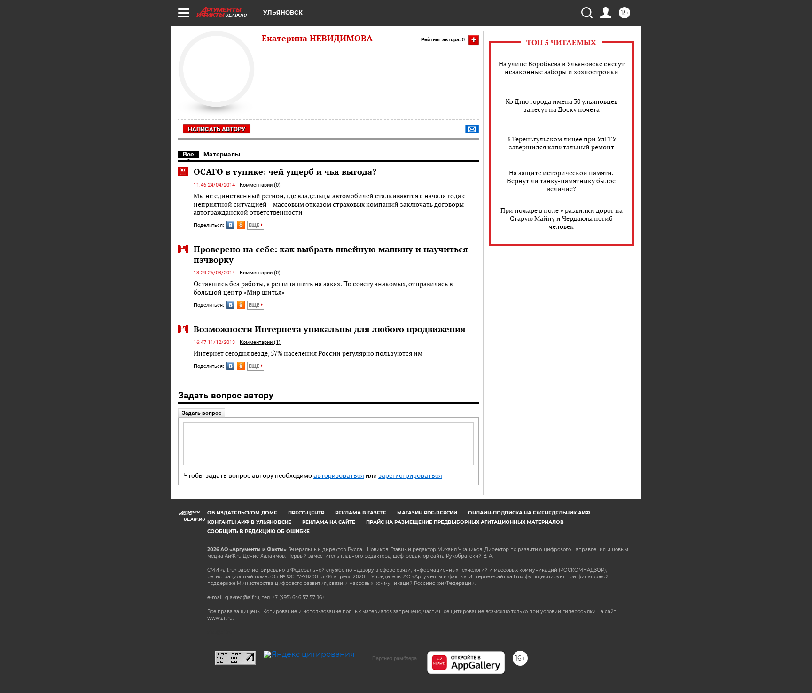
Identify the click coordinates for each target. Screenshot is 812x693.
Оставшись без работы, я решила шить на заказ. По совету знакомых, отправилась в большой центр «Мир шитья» (323, 288)
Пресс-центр (306, 513)
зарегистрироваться (410, 476)
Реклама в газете (360, 513)
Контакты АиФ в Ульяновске (249, 522)
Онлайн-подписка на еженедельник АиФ (529, 513)
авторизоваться (338, 476)
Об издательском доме (242, 513)
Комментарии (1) (260, 342)
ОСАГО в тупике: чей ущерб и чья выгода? (285, 171)
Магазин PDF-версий (427, 513)
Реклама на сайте (328, 522)
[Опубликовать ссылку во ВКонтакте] (230, 225)
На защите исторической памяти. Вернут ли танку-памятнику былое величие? (561, 181)
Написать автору (216, 128)
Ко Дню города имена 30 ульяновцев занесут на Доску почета (561, 105)
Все (188, 154)
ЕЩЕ (255, 225)
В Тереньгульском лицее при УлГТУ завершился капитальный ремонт (561, 143)
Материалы (222, 154)
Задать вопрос (201, 413)
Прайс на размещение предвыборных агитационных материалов (465, 522)
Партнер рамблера (394, 658)
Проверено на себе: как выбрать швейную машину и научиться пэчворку (331, 254)
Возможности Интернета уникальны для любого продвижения (330, 329)
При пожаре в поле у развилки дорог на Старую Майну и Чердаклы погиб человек (561, 218)
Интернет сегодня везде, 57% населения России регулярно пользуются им (308, 353)
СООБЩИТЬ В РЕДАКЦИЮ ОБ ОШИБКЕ (258, 532)
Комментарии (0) (260, 185)
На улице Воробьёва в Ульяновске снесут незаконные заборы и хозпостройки (562, 68)
